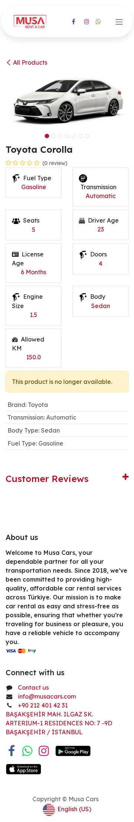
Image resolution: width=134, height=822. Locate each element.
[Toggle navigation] (119, 21)
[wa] (98, 21)
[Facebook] (73, 21)
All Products (30, 62)
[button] (12, 134)
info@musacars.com (47, 696)
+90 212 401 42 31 (43, 705)
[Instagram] (87, 21)
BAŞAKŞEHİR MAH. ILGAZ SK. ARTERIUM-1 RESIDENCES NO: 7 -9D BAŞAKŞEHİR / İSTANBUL (59, 723)
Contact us (33, 687)
